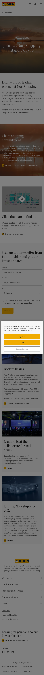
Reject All (22, 337)
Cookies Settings (22, 349)
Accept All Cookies (22, 343)
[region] (22, 337)
